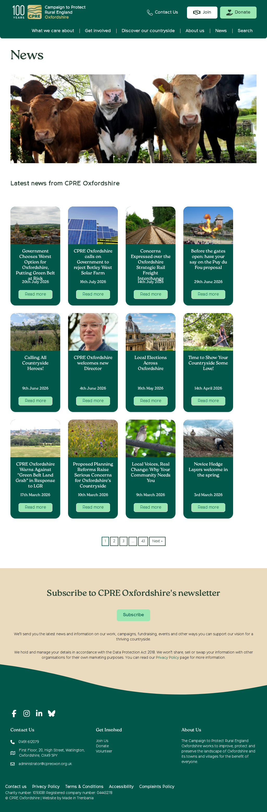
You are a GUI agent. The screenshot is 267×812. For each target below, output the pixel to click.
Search (245, 31)
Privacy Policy (167, 658)
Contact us (16, 787)
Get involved (98, 31)
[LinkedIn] (39, 713)
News (221, 31)
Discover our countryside (148, 31)
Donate (102, 746)
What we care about (53, 31)
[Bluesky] (51, 713)
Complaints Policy (156, 787)
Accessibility (121, 787)
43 (143, 541)
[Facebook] (14, 713)
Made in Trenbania (78, 798)
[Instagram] (26, 713)
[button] (35, 294)
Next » (157, 541)
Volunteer (104, 751)
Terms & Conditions (84, 787)
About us (195, 31)
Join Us (102, 741)
